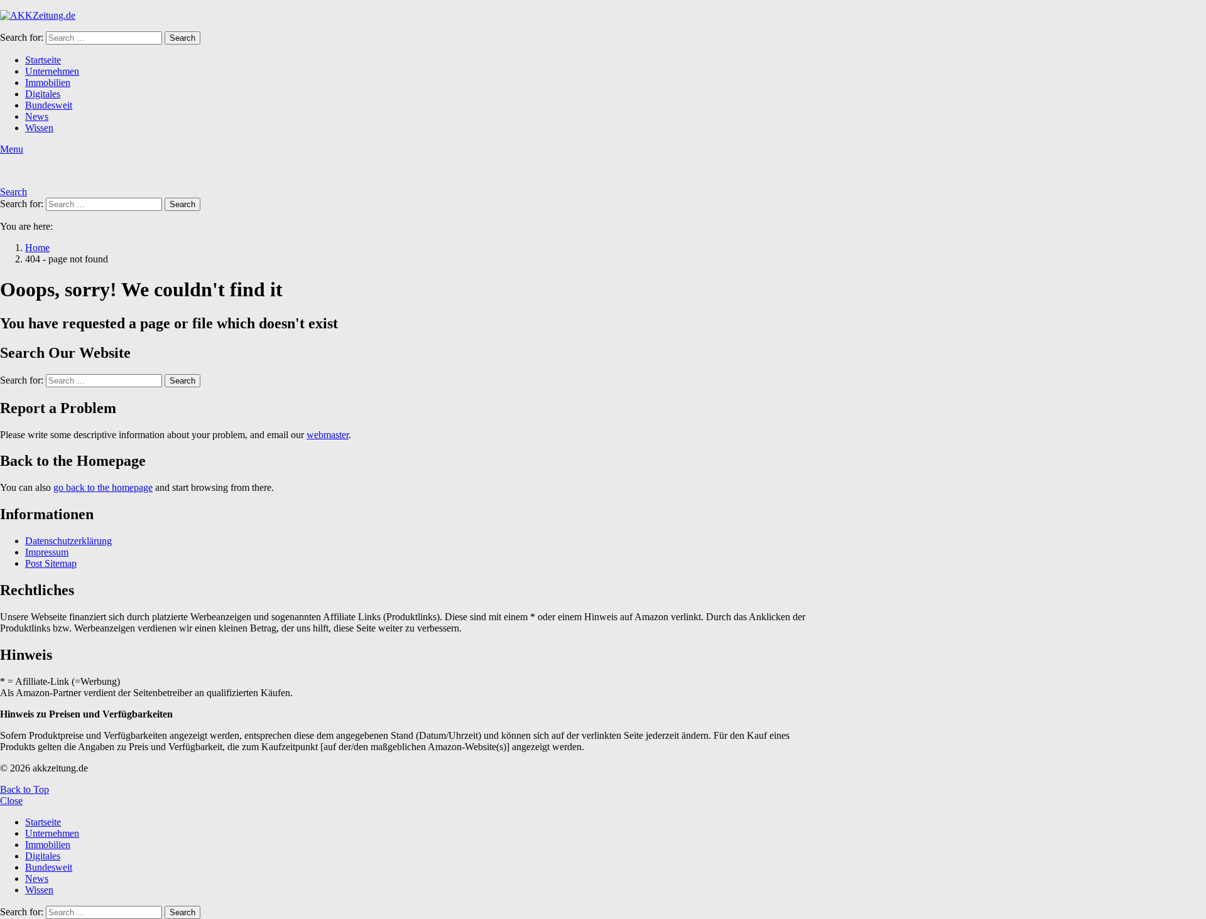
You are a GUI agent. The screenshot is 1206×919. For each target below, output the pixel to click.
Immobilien (47, 82)
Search (182, 38)
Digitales (42, 94)
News (36, 116)
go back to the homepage (103, 487)
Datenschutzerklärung (68, 540)
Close (11, 800)
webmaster (328, 434)
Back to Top (24, 789)
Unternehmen (52, 71)
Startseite (43, 60)
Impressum (46, 552)
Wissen (39, 127)
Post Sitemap (51, 563)
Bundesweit (48, 105)
